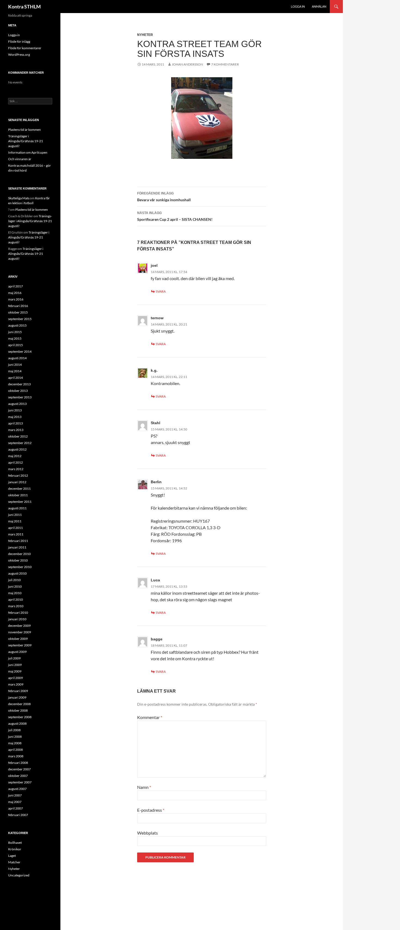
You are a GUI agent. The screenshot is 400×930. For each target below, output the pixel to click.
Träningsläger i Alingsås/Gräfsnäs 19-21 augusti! (25, 141)
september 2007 (20, 782)
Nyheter (145, 35)
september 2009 (20, 645)
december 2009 (19, 626)
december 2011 (19, 488)
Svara (161, 291)
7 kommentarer (225, 64)
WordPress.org (19, 54)
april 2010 (15, 599)
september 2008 (20, 717)
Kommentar (149, 717)
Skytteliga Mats (18, 198)
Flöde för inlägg (19, 41)
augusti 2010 (17, 573)
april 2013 (15, 423)
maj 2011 (14, 521)
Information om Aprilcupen (27, 152)
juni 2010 (15, 586)
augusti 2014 (17, 358)
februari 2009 (18, 691)
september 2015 (20, 319)
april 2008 (15, 750)
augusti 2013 (17, 404)
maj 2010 (14, 593)
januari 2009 (17, 697)
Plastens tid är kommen (24, 130)
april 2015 (15, 345)
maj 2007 (14, 802)
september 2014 (20, 351)
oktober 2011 (18, 495)
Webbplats (147, 832)
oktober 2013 (18, 391)
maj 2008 (14, 743)
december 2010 (19, 554)
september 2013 (20, 397)
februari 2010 (18, 612)
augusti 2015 (17, 325)
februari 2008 (18, 763)
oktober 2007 (18, 776)
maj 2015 (14, 338)
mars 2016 (15, 299)
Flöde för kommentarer (24, 48)
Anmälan (319, 6)
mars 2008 (15, 756)
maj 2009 (14, 671)
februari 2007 (18, 815)
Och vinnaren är (19, 159)
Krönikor (14, 849)
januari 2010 (17, 619)
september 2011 (20, 502)
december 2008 (19, 704)
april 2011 (15, 528)
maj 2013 (14, 417)
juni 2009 (15, 665)
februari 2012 (18, 475)
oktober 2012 (18, 436)
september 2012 (20, 443)
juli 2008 (14, 730)
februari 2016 (18, 306)
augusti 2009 (17, 652)
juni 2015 (15, 332)
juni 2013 (15, 410)
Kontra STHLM (24, 7)
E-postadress (150, 810)
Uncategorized (18, 875)
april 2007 (15, 808)
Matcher (14, 862)
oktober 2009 (18, 639)
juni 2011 (15, 515)
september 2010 (20, 567)
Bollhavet (15, 843)
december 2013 (19, 384)
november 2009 (19, 632)
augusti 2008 (17, 723)
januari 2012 (17, 482)
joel (154, 265)
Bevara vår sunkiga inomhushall (164, 196)
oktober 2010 (18, 560)
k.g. (154, 370)
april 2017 (15, 286)
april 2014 (15, 378)
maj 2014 (14, 371)
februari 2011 (18, 541)
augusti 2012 (17, 449)
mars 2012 (15, 469)
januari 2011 (17, 547)
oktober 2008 (18, 710)
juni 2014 (15, 364)
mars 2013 (15, 430)
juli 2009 (14, 658)
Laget (12, 856)
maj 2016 (14, 293)
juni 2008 (15, 736)
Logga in (298, 6)
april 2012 (15, 462)
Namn (144, 787)
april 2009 (15, 678)
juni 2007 (15, 795)
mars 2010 (15, 606)
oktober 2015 (18, 312)
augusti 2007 (17, 789)
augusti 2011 (17, 508)
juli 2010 (14, 580)
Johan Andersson (187, 64)
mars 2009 (15, 684)
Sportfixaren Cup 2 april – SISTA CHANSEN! (175, 216)
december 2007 (19, 769)
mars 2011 (15, 534)
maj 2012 (14, 456)
